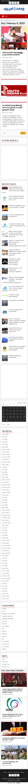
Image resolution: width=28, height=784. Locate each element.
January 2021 (5, 599)
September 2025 (6, 462)
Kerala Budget (5, 626)
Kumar (11, 57)
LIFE (3, 629)
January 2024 (5, 513)
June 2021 (4, 586)
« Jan (3, 424)
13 (3, 414)
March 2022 (5, 568)
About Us (10, 772)
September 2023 (6, 523)
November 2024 (6, 487)
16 (14, 414)
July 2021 (4, 583)
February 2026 (5, 449)
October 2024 (5, 490)
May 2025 (4, 472)
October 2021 (5, 581)
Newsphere (10, 780)
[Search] (26, 16)
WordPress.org (5, 667)
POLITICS (4, 634)
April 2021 (5, 591)
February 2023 (5, 540)
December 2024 (6, 485)
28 (7, 420)
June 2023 (4, 530)
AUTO (3, 611)
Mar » (8, 424)
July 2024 (4, 497)
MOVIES (4, 631)
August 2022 (5, 555)
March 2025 (5, 477)
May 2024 (4, 502)
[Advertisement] (14, 161)
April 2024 (5, 505)
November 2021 (6, 578)
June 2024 (4, 500)
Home (5, 772)
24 (17, 417)
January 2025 (5, 482)
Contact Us (16, 772)
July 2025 (4, 467)
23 (14, 417)
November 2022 (6, 548)
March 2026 (5, 447)
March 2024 (5, 507)
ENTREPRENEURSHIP (7, 619)
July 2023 (4, 528)
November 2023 (6, 518)
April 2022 (5, 566)
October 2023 (5, 520)
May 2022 (4, 563)
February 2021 (5, 596)
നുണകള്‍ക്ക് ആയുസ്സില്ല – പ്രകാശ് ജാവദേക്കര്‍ (13, 54)
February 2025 (5, 480)
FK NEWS (4, 621)
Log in (3, 659)
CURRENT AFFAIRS (7, 616)
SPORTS (4, 636)
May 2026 (4, 442)
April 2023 (5, 535)
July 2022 (4, 558)
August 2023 (5, 525)
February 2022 (5, 571)
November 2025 (6, 457)
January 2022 (5, 573)
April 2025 (5, 475)
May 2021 (4, 588)
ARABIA (4, 608)
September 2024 (6, 492)
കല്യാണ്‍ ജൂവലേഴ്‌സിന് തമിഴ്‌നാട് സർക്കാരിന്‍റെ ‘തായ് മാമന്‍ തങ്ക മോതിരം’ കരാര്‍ (12, 690)
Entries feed (5, 662)
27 (3, 420)
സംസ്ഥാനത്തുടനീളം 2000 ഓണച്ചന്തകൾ (10, 762)
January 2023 (5, 543)
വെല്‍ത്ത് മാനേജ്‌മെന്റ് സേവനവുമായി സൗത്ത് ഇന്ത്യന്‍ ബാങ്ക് (12, 107)
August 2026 (5, 434)
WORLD (4, 649)
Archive (22, 772)
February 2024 (5, 510)
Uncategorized (5, 644)
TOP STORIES (5, 641)
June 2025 (4, 470)
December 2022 (6, 545)
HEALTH (4, 624)
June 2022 (4, 561)
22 (10, 417)
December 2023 (6, 515)
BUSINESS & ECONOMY (8, 614)
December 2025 (6, 454)
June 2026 (4, 439)
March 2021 (5, 593)
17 (17, 414)
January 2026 (5, 452)
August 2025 (5, 464)
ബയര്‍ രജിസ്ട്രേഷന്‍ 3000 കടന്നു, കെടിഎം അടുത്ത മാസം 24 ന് (12, 715)
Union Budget (5, 646)
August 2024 (5, 495)
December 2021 (6, 576)
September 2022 (6, 553)
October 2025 (5, 459)
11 (21, 411)
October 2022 (5, 550)
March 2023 (5, 538)
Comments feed (6, 664)
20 (3, 417)
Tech (3, 639)
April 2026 (5, 444)
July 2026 (4, 437)
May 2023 (4, 533)
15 (10, 414)
